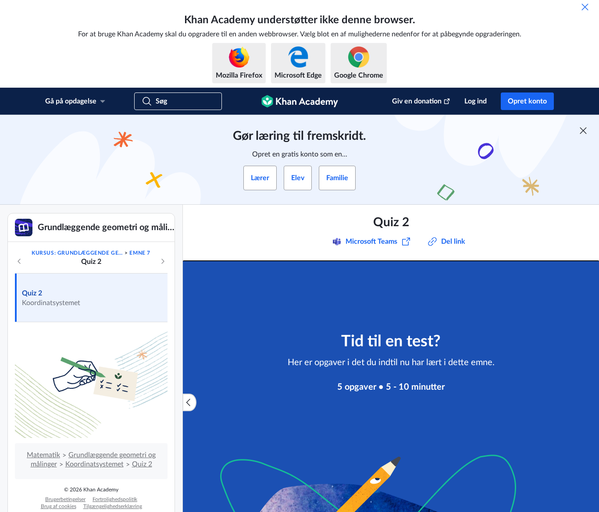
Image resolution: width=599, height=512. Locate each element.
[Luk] (585, 7)
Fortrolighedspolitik (115, 499)
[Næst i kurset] (162, 261)
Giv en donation (417, 101)
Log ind (475, 101)
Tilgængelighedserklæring (112, 506)
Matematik (43, 455)
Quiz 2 (32, 293)
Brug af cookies (58, 506)
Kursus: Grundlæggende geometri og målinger (77, 253)
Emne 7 (139, 253)
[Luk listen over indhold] (189, 402)
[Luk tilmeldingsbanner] (583, 130)
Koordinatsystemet (94, 464)
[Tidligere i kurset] (19, 261)
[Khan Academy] (299, 101)
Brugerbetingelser (65, 499)
